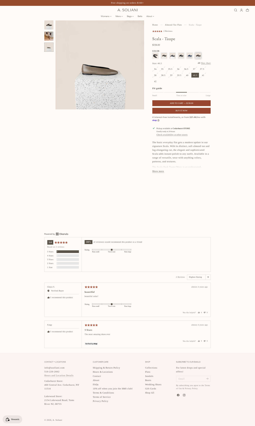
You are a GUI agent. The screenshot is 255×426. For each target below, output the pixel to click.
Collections (151, 368)
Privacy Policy (100, 401)
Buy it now (181, 111)
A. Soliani (57, 420)
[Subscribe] (207, 379)
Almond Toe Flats (173, 25)
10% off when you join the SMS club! (113, 388)
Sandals (149, 376)
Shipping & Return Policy (106, 368)
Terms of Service (102, 397)
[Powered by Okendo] (56, 234)
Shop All (149, 393)
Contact (97, 376)
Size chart (206, 63)
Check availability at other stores (172, 134)
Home (155, 25)
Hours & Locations (103, 372)
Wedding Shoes (153, 384)
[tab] (48, 24)
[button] (235, 10)
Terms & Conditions (103, 393)
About (96, 380)
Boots (148, 380)
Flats (147, 372)
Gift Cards (150, 388)
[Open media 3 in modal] (139, 26)
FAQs (96, 384)
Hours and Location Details (59, 375)
